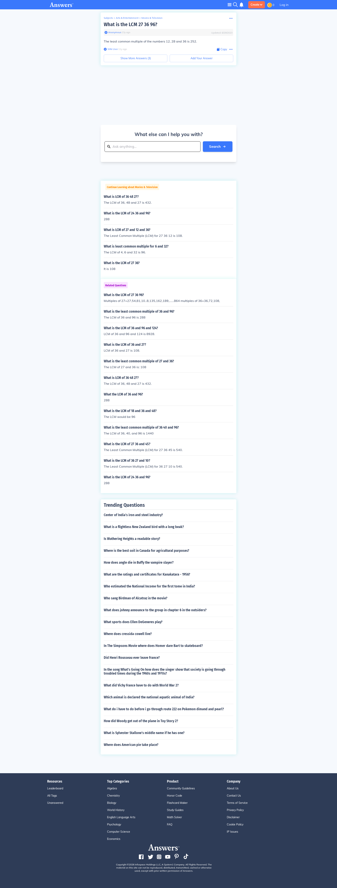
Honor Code (174, 795)
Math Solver (174, 817)
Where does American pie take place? (131, 745)
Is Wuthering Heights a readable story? (132, 539)
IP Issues (232, 831)
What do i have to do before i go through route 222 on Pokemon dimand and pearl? (164, 709)
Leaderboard (55, 788)
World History (115, 810)
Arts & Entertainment (127, 17)
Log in (284, 5)
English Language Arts (121, 817)
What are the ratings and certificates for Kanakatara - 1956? (147, 574)
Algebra (112, 788)
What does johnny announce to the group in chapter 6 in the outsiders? (155, 610)
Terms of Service (237, 803)
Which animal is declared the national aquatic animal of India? (149, 697)
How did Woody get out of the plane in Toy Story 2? (141, 721)
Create (255, 4)
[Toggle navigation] (229, 4)
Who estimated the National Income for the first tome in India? (149, 586)
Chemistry (113, 795)
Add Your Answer (202, 58)
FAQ (169, 824)
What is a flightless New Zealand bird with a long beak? (144, 527)
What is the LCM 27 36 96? (130, 24)
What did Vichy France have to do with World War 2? (141, 685)
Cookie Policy (235, 824)
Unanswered (55, 803)
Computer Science (118, 831)
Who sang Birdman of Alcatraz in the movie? (135, 598)
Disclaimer (233, 817)
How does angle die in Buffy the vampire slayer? (139, 562)
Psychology (114, 824)
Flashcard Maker (177, 803)
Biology (111, 803)
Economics (113, 839)
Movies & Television (151, 17)
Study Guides (175, 810)
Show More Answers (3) (136, 58)
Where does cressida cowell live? (128, 634)
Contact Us (234, 795)
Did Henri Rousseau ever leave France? (132, 657)
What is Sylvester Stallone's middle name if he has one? (144, 733)
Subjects (108, 17)
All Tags (52, 795)
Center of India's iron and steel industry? (133, 515)
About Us (233, 788)
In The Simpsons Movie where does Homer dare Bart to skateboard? (153, 646)
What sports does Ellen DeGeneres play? (133, 622)
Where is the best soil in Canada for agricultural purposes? (146, 550)
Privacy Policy (235, 810)
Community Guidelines (181, 788)
